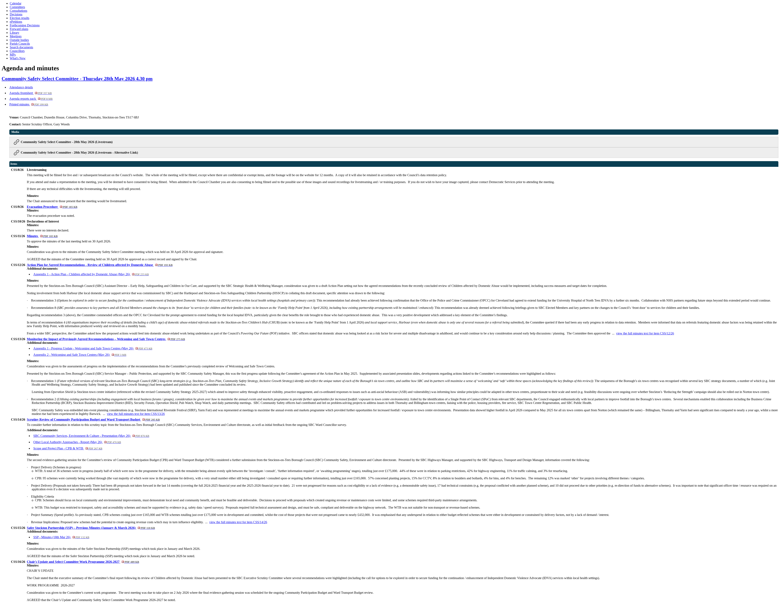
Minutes (42, 236)
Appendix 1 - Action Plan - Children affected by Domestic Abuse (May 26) (91, 274)
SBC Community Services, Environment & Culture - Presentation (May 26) (91, 435)
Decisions (16, 14)
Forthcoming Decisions (25, 25)
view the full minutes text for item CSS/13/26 (136, 414)
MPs (13, 54)
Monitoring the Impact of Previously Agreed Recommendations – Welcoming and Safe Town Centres (106, 339)
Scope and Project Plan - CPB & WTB (67, 448)
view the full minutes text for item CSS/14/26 (238, 522)
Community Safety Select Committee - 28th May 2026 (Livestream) (67, 142)
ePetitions (16, 21)
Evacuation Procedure (52, 206)
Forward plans (19, 29)
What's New (18, 58)
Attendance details (21, 87)
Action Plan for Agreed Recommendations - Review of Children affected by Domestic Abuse (99, 265)
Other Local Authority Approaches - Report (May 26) (77, 442)
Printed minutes (28, 104)
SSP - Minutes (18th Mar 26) (61, 537)
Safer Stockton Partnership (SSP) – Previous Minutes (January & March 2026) (91, 528)
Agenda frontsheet (30, 93)
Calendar (15, 3)
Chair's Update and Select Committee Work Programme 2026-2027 (83, 561)
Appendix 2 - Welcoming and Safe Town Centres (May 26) (79, 354)
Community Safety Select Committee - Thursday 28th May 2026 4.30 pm (77, 78)
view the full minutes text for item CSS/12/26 (645, 333)
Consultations (18, 10)
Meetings (16, 36)
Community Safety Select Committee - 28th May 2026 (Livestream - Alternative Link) (79, 152)
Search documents (21, 47)
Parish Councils (20, 43)
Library (14, 32)
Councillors (17, 51)
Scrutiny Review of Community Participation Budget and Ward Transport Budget (93, 419)
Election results (19, 18)
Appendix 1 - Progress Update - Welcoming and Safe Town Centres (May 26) (92, 348)
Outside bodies (19, 40)
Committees (17, 7)
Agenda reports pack (31, 98)
